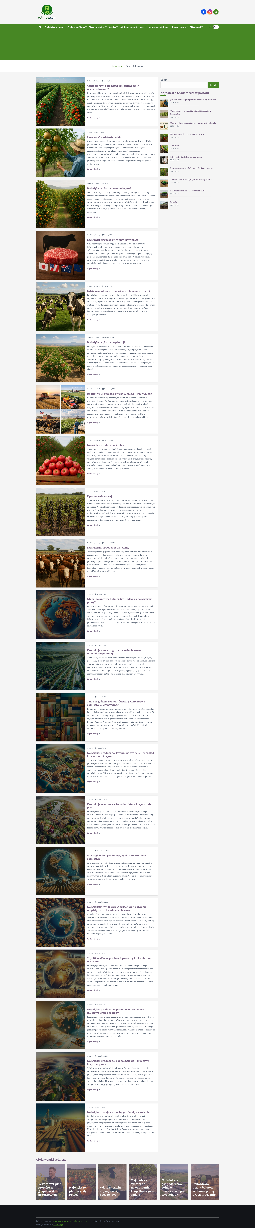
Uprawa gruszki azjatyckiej (104, 137)
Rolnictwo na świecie (93, 389)
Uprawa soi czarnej (99, 496)
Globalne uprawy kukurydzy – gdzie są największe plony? (119, 600)
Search (164, 79)
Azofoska (174, 145)
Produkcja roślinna (76, 27)
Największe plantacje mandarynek (109, 188)
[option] (50, 1182)
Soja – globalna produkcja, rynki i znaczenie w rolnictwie (117, 857)
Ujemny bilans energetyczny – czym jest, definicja (193, 123)
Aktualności (195, 27)
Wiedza (112, 27)
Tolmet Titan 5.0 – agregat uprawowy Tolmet (191, 179)
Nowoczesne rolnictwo (158, 27)
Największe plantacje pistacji (106, 342)
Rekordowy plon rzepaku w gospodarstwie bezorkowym (50, 1189)
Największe (90, 183)
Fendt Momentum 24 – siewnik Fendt (187, 190)
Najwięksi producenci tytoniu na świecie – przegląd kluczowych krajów (120, 754)
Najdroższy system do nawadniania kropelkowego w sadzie (142, 1187)
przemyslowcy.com (60, 1221)
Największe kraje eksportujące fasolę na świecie (118, 1112)
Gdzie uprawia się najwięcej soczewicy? (110, 1191)
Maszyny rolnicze (97, 27)
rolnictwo (90, 594)
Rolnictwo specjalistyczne (132, 27)
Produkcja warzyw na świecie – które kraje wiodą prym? (119, 805)
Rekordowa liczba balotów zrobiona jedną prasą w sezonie (204, 1189)
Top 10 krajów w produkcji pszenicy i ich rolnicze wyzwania (119, 959)
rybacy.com (89, 1221)
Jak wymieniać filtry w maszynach (186, 157)
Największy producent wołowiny (108, 547)
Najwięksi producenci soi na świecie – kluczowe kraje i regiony (118, 1062)
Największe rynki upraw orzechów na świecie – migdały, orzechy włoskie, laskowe (118, 908)
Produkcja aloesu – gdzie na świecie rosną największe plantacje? (114, 651)
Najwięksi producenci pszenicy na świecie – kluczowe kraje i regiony (115, 1011)
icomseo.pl (58, 1224)
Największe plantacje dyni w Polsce (81, 1191)
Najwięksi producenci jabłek (105, 445)
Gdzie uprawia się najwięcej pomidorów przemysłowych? (113, 87)
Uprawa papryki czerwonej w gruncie (187, 134)
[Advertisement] (127, 45)
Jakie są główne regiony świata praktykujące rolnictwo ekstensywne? (116, 703)
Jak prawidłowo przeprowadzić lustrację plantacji (193, 99)
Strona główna (118, 66)
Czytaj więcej (92, 118)
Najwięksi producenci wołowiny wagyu (112, 239)
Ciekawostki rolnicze (93, 81)
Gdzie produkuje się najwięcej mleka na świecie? (118, 291)
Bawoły (173, 202)
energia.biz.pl (76, 1221)
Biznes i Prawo (179, 27)
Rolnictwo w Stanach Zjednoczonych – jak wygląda (119, 393)
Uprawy (89, 132)
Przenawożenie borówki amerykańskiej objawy (191, 168)
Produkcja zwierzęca (54, 27)
